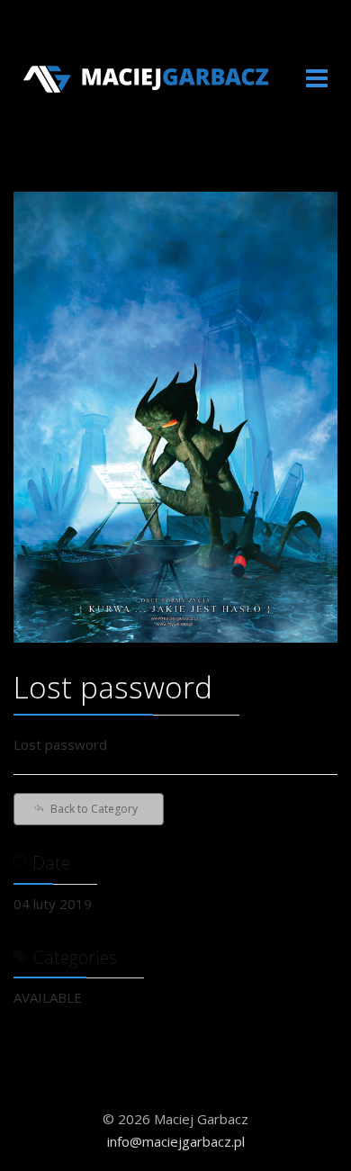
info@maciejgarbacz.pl (176, 1141)
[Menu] (317, 79)
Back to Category (94, 808)
